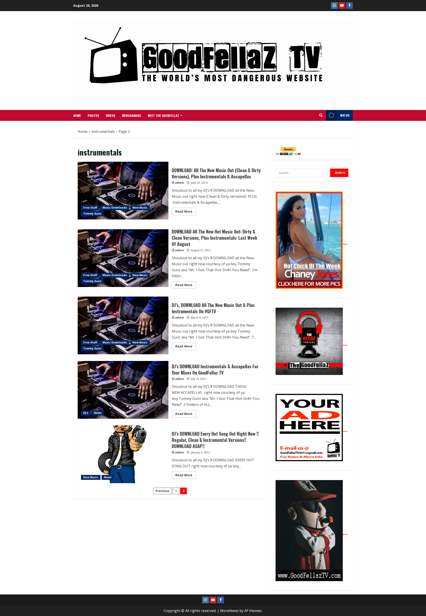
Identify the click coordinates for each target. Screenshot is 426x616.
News (98, 413)
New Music (140, 207)
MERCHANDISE (131, 115)
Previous (162, 491)
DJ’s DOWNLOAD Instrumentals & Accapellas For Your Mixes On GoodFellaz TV (123, 390)
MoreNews (229, 610)
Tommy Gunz (92, 213)
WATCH (344, 115)
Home (77, 115)
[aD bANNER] (311, 429)
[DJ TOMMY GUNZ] (342, 5)
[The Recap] (311, 342)
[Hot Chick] (311, 241)
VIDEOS (110, 115)
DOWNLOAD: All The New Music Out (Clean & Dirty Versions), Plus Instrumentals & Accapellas (123, 190)
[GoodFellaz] (311, 532)
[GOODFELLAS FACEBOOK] (349, 5)
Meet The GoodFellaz (163, 115)
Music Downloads (115, 207)
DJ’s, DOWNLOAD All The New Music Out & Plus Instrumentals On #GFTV (123, 325)
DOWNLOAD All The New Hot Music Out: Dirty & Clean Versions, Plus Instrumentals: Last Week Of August (123, 258)
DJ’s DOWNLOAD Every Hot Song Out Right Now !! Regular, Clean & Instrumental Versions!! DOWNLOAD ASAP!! (123, 454)
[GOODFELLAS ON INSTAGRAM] (334, 5)
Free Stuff (90, 207)
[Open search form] (321, 115)
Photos (93, 115)
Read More (185, 210)
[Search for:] (303, 173)
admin (179, 183)
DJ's (85, 413)
